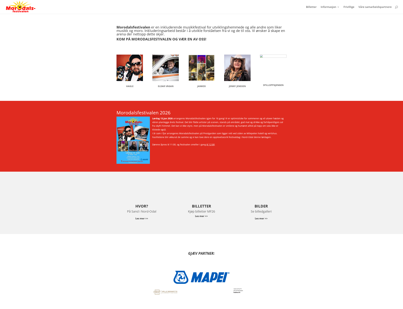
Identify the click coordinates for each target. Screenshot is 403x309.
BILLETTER (201, 206)
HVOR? (141, 206)
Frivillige (348, 7)
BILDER (261, 206)
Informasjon (328, 7)
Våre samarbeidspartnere (375, 7)
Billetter (311, 7)
